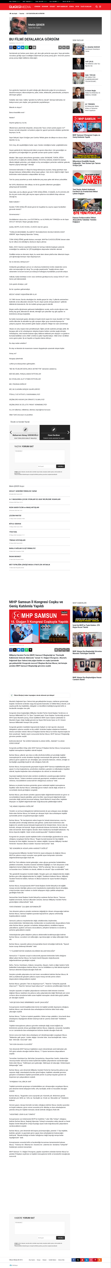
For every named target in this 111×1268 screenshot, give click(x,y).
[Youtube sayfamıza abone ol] (82, 1260)
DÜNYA (71, 6)
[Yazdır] (34, 47)
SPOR (77, 6)
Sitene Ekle (61, 1260)
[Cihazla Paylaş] (30, 47)
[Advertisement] (39, 74)
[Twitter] (15, 47)
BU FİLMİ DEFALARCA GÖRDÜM (35, 13)
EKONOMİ (45, 6)
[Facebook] (11, 47)
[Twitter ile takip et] (78, 1260)
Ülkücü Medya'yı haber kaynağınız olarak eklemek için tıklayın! (34, 695)
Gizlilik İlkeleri (52, 1260)
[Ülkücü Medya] (20, 6)
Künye (38, 1260)
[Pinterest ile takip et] (95, 1260)
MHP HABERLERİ (62, 6)
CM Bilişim (15, 1265)
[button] (60, 47)
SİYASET (52, 6)
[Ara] (96, 6)
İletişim (45, 1260)
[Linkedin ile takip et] (86, 1260)
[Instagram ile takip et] (91, 1260)
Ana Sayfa (14, 13)
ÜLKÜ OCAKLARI (86, 6)
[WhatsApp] (26, 47)
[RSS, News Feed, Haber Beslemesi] (99, 1260)
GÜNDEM (37, 6)
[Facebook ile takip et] (73, 1260)
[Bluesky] (18, 47)
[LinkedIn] (22, 47)
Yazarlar (21, 13)
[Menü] (100, 6)
